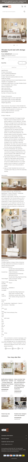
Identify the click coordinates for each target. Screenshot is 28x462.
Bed (10, 59)
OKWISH (15, 458)
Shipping (3, 55)
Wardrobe (23, 59)
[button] (25, 6)
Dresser (16, 59)
